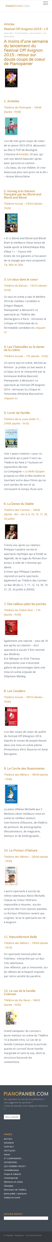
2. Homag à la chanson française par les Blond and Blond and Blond (22, 194)
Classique (8, 1185)
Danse (7, 1154)
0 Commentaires (21, 33)
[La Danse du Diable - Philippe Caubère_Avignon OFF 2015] (11, 531)
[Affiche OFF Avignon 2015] (11, 77)
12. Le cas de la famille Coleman (19, 992)
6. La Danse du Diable (19, 504)
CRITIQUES (9, 1150)
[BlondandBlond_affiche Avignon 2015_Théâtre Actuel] (11, 222)
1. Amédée (11, 101)
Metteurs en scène (13, 1181)
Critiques (37, 33)
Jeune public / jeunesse (15, 1193)
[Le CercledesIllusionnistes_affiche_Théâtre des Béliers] (11, 794)
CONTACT (9, 1146)
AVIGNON (9, 1142)
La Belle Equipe (34, 471)
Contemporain (11, 1177)
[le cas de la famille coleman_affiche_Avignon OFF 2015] (11, 1017)
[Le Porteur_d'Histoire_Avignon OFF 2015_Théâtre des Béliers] (11, 876)
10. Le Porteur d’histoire (20, 850)
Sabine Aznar (9, 36)
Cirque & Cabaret (12, 1173)
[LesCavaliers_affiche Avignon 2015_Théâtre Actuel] (11, 716)
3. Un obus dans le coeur (21, 279)
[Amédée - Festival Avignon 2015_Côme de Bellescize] (11, 126)
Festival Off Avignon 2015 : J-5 (26, 29)
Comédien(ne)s (11, 1170)
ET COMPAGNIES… (13, 1158)
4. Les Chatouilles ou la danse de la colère (24, 348)
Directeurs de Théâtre (15, 1189)
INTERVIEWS (10, 1162)
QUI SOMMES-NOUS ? (15, 1166)
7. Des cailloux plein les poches (25, 604)
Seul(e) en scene (12, 1197)
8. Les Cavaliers (14, 691)
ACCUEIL (8, 1138)
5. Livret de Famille (17, 413)
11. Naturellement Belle (20, 937)
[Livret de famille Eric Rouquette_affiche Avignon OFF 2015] (11, 438)
